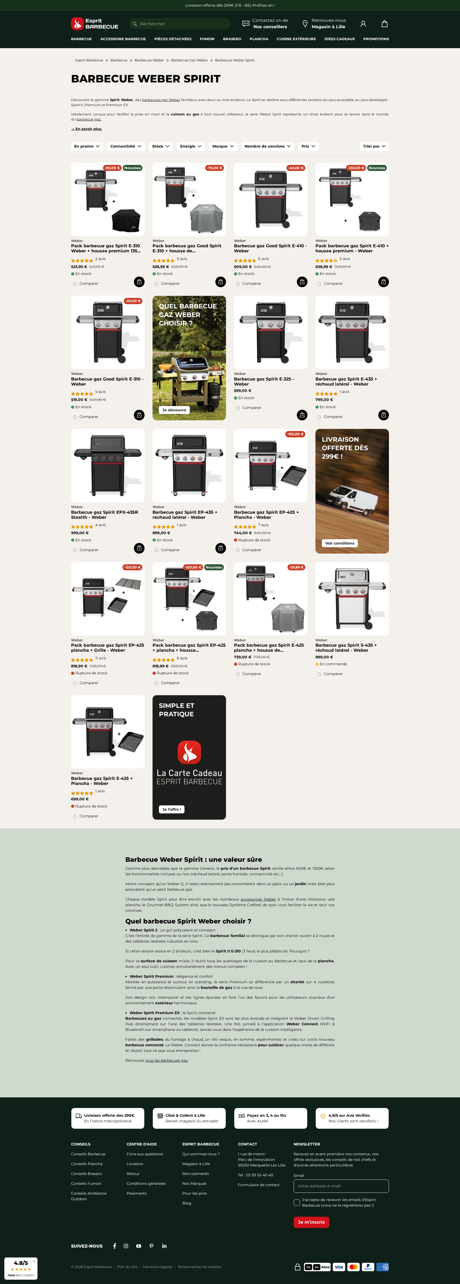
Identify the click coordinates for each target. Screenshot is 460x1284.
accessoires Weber (258, 899)
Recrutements (195, 1173)
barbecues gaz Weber (161, 100)
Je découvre (174, 410)
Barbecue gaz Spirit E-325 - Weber (264, 382)
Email (299, 1175)
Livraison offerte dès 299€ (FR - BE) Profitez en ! (230, 5)
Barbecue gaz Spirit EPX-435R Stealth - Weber (104, 515)
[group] (87, 146)
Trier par (371, 146)
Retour (133, 1173)
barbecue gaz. (89, 119)
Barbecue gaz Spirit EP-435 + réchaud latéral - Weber (185, 515)
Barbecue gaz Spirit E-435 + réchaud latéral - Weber (346, 382)
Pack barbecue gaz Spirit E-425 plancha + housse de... (269, 648)
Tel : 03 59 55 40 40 (255, 1175)
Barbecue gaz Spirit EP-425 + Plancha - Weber (266, 515)
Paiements (137, 1193)
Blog (186, 1203)
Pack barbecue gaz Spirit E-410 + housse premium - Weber (352, 248)
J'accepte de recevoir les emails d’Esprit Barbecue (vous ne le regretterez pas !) (339, 1202)
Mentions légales (157, 1267)
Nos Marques (194, 1183)
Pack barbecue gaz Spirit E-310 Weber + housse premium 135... (106, 248)
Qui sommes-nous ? (201, 1154)
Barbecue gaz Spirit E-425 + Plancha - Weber (102, 781)
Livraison (135, 1163)
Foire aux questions (145, 1154)
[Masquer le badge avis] (33, 1261)
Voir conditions (339, 543)
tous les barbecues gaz (166, 1060)
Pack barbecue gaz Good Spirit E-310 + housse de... (187, 248)
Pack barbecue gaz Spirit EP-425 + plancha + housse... (189, 648)
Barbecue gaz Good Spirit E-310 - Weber (107, 382)
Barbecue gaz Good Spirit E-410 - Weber (270, 248)
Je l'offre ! (171, 809)
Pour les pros (194, 1193)
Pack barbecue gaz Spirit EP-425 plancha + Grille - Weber (107, 648)
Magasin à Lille (196, 1163)
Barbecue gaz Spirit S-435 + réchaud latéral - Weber (346, 648)
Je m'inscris (311, 1222)
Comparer (89, 283)
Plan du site (127, 1267)
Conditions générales (146, 1183)
